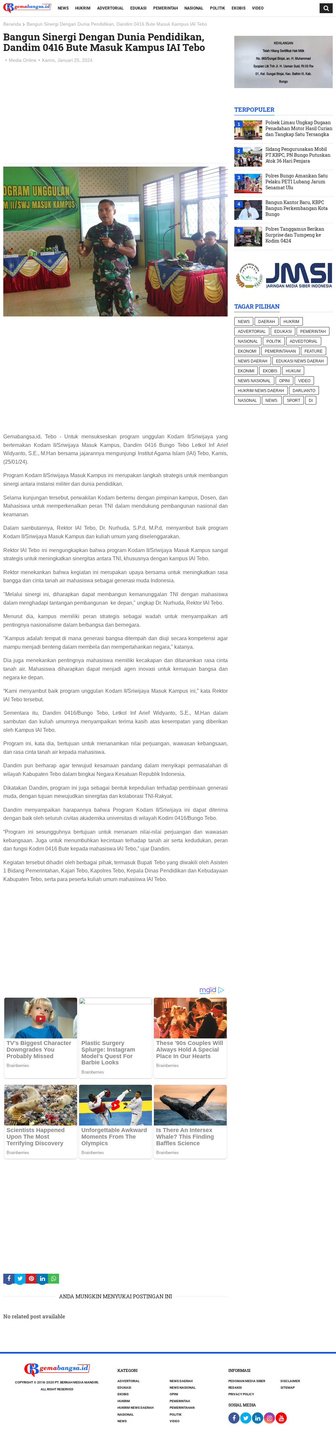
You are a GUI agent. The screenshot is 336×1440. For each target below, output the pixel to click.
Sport (293, 400)
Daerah (266, 321)
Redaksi (235, 1387)
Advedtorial (304, 341)
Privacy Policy (241, 1394)
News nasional (254, 381)
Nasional (193, 8)
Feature (313, 351)
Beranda (12, 24)
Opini (284, 381)
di (311, 400)
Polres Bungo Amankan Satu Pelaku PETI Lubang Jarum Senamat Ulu (296, 182)
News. (271, 400)
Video (257, 8)
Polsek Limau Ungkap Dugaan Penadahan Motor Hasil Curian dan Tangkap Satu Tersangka (298, 128)
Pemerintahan (280, 351)
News (63, 8)
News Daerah (252, 361)
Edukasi (138, 8)
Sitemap (288, 1387)
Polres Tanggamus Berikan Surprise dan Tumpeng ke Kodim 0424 (294, 235)
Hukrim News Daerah (261, 390)
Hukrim (83, 8)
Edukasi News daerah (300, 361)
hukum (293, 371)
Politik (217, 8)
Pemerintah (165, 8)
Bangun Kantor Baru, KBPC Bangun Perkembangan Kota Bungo (296, 208)
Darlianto (304, 390)
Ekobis (238, 8)
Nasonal (247, 400)
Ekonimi (246, 371)
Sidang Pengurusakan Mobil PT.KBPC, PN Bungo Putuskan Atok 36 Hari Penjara (297, 155)
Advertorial (110, 8)
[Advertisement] (115, 114)
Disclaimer (290, 1381)
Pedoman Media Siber (246, 1381)
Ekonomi (247, 351)
